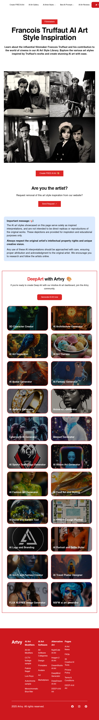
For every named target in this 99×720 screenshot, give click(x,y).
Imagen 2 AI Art (55, 659)
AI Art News (67, 648)
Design (41, 661)
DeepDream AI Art (56, 682)
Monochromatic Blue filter (31, 690)
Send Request (49, 204)
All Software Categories (43, 653)
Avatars (41, 670)
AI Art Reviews (84, 5)
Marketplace (43, 680)
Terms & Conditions (69, 679)
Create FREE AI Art (17, 5)
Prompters (42, 666)
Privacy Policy (68, 671)
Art (39, 675)
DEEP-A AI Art (56, 690)
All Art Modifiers (29, 651)
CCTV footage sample (28, 661)
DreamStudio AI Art (57, 667)
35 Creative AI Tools (69, 662)
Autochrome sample (30, 682)
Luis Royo (29, 676)
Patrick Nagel (28, 670)
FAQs (67, 654)
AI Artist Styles (48, 5)
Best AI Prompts (66, 5)
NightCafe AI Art (55, 651)
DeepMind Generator (55, 674)
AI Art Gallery (34, 5)
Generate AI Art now (49, 297)
